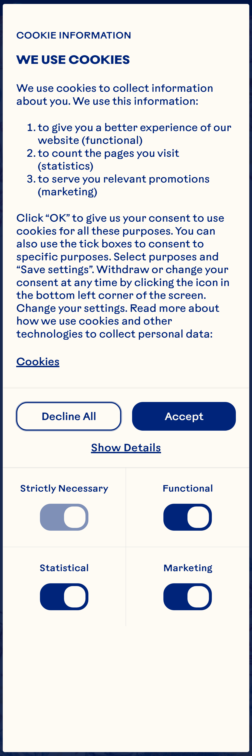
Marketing (187, 568)
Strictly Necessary (64, 488)
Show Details (126, 447)
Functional (187, 488)
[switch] (64, 517)
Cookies (37, 361)
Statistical (64, 568)
